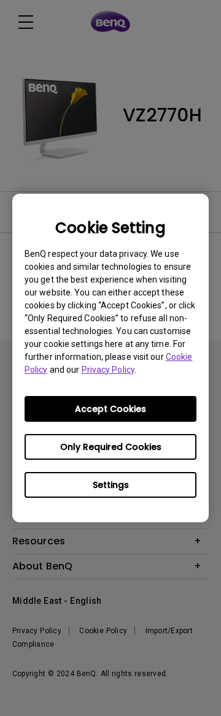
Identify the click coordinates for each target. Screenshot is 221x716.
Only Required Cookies (110, 447)
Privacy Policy (108, 370)
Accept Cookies (110, 409)
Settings (111, 485)
